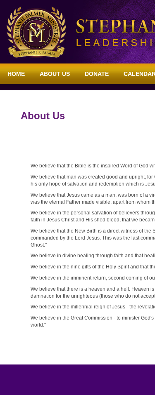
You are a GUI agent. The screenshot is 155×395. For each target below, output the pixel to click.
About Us (55, 74)
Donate (97, 74)
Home (16, 74)
